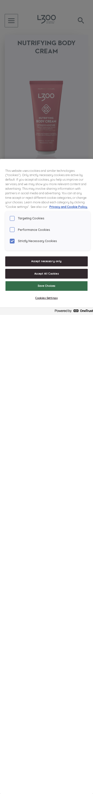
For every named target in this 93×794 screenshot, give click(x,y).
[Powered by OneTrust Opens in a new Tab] (72, 312)
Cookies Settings (46, 298)
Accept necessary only (46, 261)
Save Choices (46, 285)
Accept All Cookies (46, 273)
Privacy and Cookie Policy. (68, 207)
